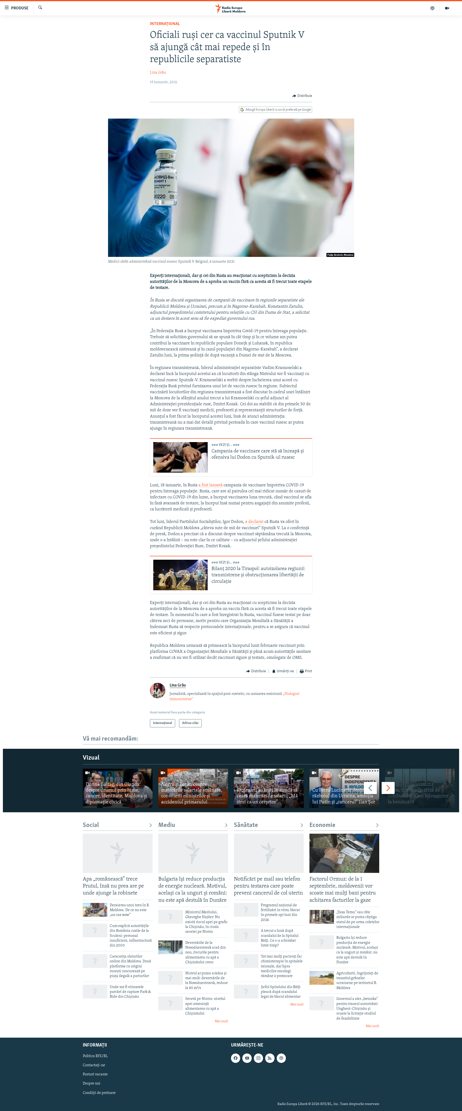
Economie (322, 825)
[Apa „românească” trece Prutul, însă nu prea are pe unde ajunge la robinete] (118, 853)
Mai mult (221, 1021)
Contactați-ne (94, 1065)
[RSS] (269, 1058)
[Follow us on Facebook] (235, 1058)
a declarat (254, 522)
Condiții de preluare (99, 1093)
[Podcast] (432, 8)
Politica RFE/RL (95, 1056)
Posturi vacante (95, 1074)
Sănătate (246, 825)
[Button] (302, 96)
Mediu (166, 825)
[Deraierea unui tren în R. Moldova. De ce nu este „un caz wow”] (95, 910)
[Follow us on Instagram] (258, 1058)
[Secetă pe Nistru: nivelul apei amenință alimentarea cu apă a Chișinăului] (170, 1003)
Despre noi (91, 1084)
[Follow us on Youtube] (246, 1058)
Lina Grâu (158, 73)
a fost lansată (211, 485)
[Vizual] (447, 8)
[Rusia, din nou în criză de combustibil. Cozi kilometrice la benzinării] (420, 788)
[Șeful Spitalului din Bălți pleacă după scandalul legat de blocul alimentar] (246, 991)
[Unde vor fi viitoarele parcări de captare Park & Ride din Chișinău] (95, 991)
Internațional (165, 24)
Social (91, 825)
